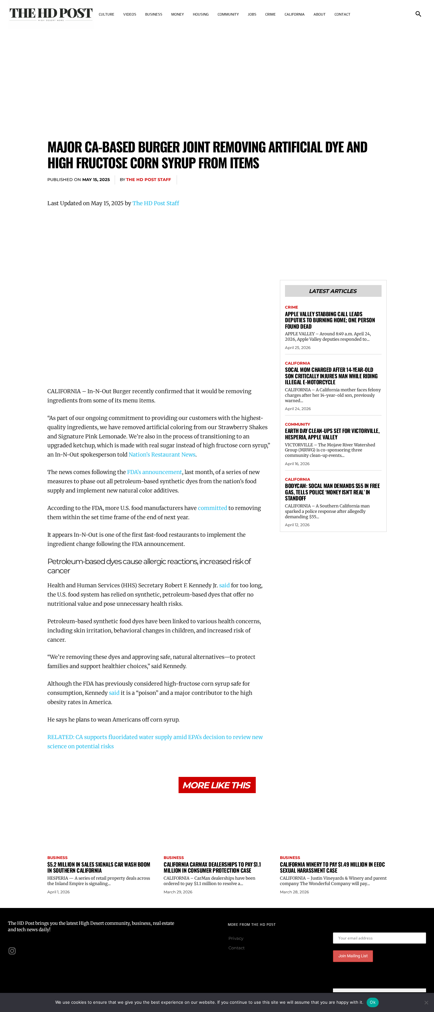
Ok (373, 1002)
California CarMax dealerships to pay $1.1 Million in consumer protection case (212, 867)
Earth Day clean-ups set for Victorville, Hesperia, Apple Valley (332, 434)
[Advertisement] (217, 76)
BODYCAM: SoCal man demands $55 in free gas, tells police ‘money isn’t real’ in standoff (332, 492)
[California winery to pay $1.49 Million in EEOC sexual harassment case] (333, 825)
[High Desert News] (51, 14)
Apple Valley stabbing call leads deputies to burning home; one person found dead (330, 320)
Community (297, 424)
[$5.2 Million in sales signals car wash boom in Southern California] (100, 825)
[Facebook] (321, 180)
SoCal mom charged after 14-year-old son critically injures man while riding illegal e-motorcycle (331, 376)
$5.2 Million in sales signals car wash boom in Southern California (98, 867)
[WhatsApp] (365, 180)
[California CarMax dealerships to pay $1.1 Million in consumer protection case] (217, 825)
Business (57, 857)
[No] (426, 1002)
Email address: (349, 928)
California (297, 363)
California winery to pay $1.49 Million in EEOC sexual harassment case (332, 867)
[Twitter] (335, 180)
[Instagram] (12, 951)
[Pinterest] (350, 180)
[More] (380, 180)
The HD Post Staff (148, 179)
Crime (291, 307)
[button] (418, 14)
